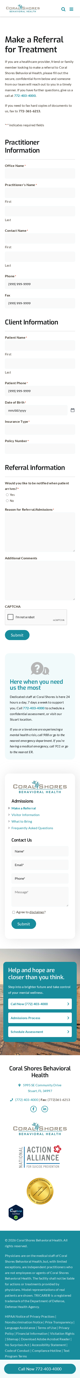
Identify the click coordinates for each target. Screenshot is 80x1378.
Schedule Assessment (27, 1032)
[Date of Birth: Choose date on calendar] (72, 410)
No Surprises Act (17, 1345)
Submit (17, 635)
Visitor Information (25, 815)
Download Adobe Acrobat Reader (45, 1339)
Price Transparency (59, 1322)
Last (8, 220)
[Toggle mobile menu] (72, 9)
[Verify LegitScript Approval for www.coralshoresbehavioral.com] (40, 1213)
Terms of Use (47, 1328)
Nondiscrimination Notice (24, 1322)
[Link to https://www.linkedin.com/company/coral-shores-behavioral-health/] (44, 1109)
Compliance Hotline (46, 1350)
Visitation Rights (62, 1333)
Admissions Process (25, 1018)
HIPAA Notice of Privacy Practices (30, 1316)
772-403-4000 (25, 95)
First (8, 201)
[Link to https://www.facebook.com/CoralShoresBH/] (33, 1109)
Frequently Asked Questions (32, 828)
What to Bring (21, 821)
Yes (12, 494)
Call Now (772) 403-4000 (29, 1004)
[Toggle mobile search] (63, 9)
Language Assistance (20, 1328)
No (12, 500)
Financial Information (32, 1333)
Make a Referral (23, 808)
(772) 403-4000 (26, 1100)
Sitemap (13, 1339)
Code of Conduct (17, 1350)
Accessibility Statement (49, 1345)
